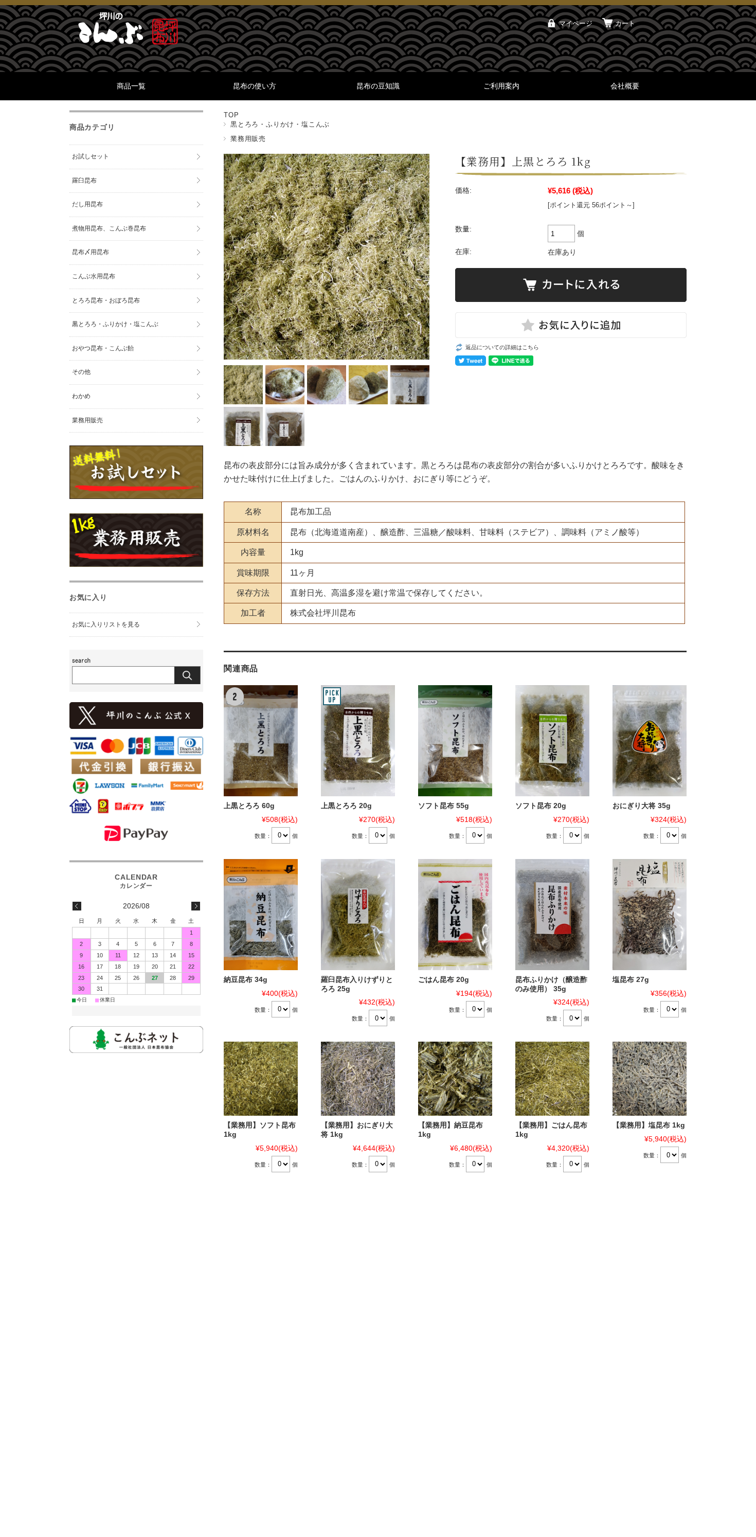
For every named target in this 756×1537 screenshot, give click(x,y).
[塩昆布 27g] (650, 914)
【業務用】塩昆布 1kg (649, 1125)
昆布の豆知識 (378, 86)
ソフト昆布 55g (443, 806)
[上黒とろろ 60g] (261, 740)
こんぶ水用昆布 (93, 276)
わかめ (81, 396)
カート (625, 23)
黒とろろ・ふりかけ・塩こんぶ (280, 124)
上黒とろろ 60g (249, 806)
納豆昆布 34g (245, 980)
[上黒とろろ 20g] (358, 740)
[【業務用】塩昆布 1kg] (650, 1079)
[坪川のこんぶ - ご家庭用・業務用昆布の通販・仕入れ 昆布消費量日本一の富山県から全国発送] (131, 46)
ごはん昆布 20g (443, 980)
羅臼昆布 (84, 180)
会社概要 (624, 86)
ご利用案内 (501, 86)
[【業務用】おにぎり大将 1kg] (358, 1079)
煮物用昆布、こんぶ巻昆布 (109, 228)
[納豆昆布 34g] (261, 914)
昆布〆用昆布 (90, 252)
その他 (81, 372)
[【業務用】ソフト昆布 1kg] (261, 1079)
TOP (231, 115)
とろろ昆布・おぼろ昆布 (106, 300)
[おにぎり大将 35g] (650, 740)
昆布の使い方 (254, 86)
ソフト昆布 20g (540, 806)
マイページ (575, 23)
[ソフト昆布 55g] (455, 740)
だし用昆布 (87, 204)
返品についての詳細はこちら (502, 347)
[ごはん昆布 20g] (455, 914)
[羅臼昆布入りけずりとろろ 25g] (358, 914)
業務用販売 (248, 138)
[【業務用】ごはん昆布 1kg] (552, 1079)
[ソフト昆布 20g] (552, 740)
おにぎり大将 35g (642, 806)
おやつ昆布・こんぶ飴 (103, 348)
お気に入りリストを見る (106, 624)
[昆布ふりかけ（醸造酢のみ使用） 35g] (552, 914)
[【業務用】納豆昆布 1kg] (455, 1079)
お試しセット (90, 156)
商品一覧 (131, 86)
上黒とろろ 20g (346, 806)
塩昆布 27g (631, 980)
